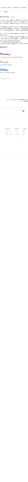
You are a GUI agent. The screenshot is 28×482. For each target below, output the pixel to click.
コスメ (16, 133)
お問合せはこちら (5, 79)
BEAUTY (17, 129)
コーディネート (9, 131)
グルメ (24, 133)
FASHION (8, 129)
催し (24, 131)
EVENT (24, 129)
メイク (16, 131)
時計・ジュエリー (9, 135)
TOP (1, 12)
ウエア (7, 133)
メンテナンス (17, 135)
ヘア (16, 136)
